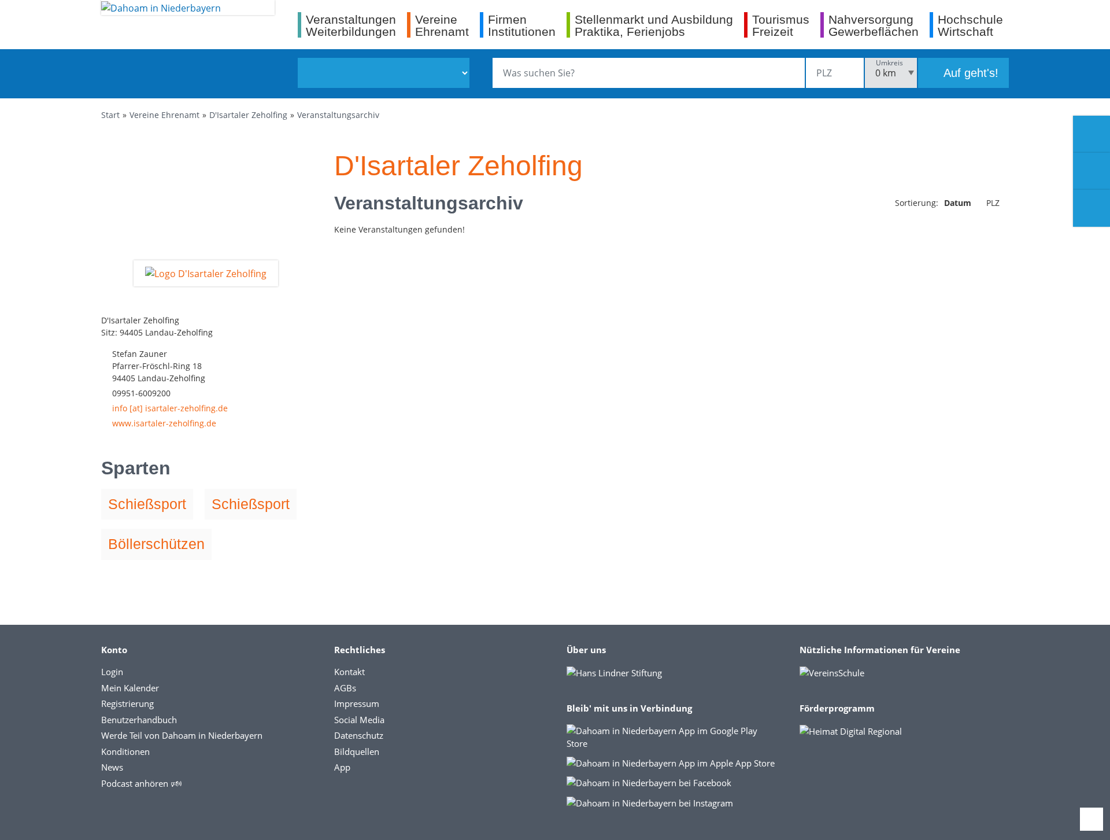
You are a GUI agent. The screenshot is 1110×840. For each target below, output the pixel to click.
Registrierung (127, 703)
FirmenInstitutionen (522, 25)
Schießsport (147, 504)
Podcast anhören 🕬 (141, 783)
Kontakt (349, 671)
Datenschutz (358, 735)
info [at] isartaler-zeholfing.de (170, 408)
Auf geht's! (969, 73)
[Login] (1091, 171)
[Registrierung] (1091, 134)
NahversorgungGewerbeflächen (873, 25)
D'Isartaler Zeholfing (248, 114)
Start (110, 114)
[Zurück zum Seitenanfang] (1091, 819)
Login (112, 671)
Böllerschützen (156, 544)
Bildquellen (356, 751)
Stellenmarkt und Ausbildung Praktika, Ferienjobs (654, 25)
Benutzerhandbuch (139, 719)
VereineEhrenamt (442, 25)
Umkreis (889, 63)
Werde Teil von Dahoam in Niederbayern (181, 735)
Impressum (356, 703)
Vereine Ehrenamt (164, 114)
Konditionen (125, 751)
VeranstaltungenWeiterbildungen (351, 25)
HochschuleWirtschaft (970, 25)
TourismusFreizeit (780, 25)
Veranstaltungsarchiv (338, 114)
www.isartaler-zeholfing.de (164, 423)
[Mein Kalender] (1091, 208)
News (112, 767)
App (342, 767)
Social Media (359, 719)
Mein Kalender (130, 688)
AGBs (345, 688)
